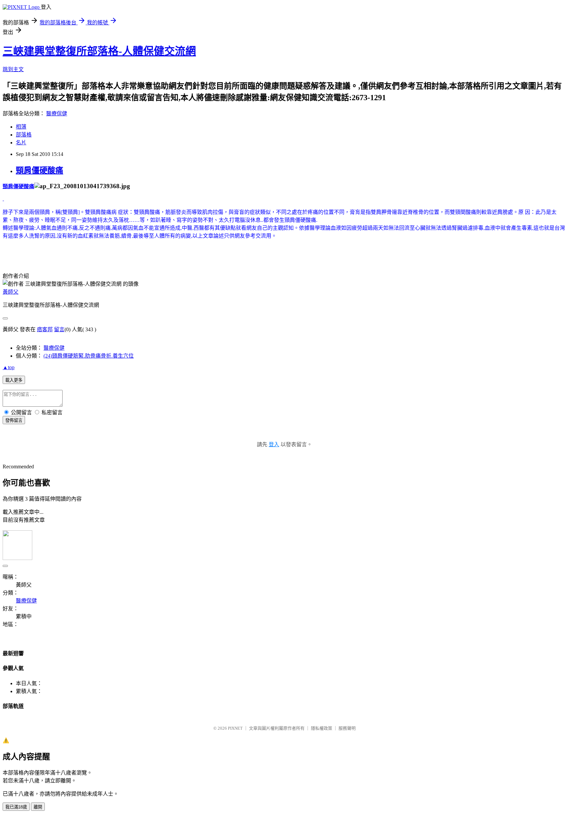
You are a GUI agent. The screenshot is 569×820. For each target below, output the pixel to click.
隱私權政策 (321, 728)
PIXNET (235, 728)
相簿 (21, 127)
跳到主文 (13, 69)
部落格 (24, 134)
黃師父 (10, 292)
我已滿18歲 (16, 807)
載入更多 (13, 380)
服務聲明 (347, 728)
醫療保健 (56, 113)
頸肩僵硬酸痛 (39, 170)
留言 (59, 329)
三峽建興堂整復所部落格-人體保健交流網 (99, 51)
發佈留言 (13, 420)
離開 (38, 807)
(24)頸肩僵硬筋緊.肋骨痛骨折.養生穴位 (88, 356)
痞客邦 (45, 329)
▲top (8, 367)
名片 (21, 142)
